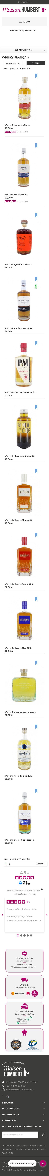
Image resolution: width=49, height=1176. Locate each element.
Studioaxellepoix (37, 1170)
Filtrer (36, 63)
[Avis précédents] (2, 915)
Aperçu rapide (40, 116)
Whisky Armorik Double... (17, 194)
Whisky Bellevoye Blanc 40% (19, 520)
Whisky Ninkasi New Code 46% (20, 456)
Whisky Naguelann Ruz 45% (18, 264)
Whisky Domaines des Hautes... (20, 712)
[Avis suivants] (47, 915)
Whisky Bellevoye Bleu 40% (18, 648)
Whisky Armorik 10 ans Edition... (20, 840)
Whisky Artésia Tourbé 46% (18, 776)
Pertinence (13, 63)
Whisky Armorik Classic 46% (19, 328)
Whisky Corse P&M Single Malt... (20, 392)
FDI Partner (21, 1170)
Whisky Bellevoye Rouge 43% (19, 584)
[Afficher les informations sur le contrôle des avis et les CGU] (42, 889)
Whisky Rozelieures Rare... (17, 125)
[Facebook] (2, 1096)
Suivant (40, 864)
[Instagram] (8, 1096)
